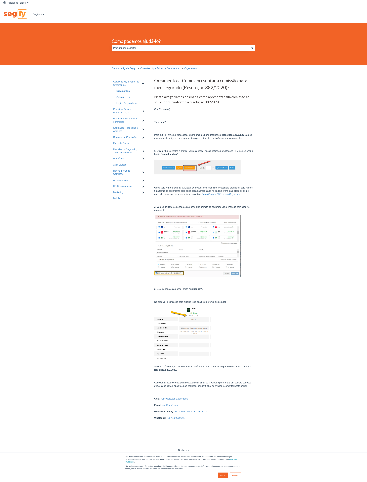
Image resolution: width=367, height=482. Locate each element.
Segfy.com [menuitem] (183, 450)
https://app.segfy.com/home (174, 399)
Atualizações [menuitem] (119, 165)
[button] (143, 82)
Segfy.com (38, 14)
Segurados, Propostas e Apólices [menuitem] (125, 129)
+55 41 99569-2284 (177, 418)
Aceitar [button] (223, 475)
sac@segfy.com (170, 405)
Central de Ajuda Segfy (123, 68)
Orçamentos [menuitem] (123, 91)
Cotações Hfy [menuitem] (123, 97)
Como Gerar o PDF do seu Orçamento (220, 194)
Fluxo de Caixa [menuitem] (121, 143)
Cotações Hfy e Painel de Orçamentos (159, 68)
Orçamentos (190, 68)
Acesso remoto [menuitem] (120, 180)
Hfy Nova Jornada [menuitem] (122, 186)
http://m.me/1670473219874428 (190, 411)
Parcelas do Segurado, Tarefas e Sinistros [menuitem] (125, 151)
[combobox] (181, 48)
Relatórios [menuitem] (118, 158)
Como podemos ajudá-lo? (136, 41)
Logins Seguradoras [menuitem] (126, 103)
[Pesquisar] (252, 48)
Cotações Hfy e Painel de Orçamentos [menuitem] (126, 83)
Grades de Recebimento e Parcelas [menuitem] (125, 120)
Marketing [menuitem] (118, 192)
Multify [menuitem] (116, 198)
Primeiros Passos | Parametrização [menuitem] (122, 111)
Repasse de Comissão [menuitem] (124, 137)
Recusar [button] (235, 475)
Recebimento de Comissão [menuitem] (121, 172)
